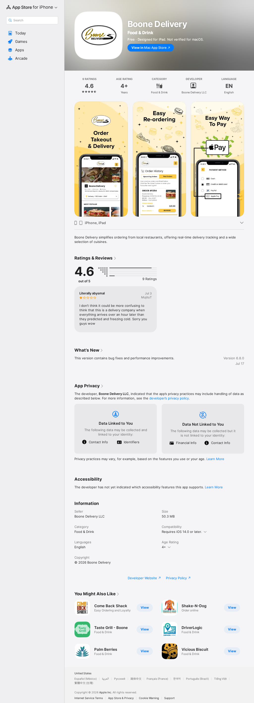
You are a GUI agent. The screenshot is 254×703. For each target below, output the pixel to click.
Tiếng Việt (220, 678)
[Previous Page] (69, 86)
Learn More (215, 459)
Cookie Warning (149, 698)
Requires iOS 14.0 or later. (182, 532)
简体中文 (135, 678)
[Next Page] (249, 86)
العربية (105, 678)
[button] (32, 33)
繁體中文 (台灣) (83, 683)
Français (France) (157, 678)
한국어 (177, 678)
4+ (164, 547)
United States (83, 673)
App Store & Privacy (121, 698)
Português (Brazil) (197, 678)
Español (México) (85, 678)
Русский (119, 678)
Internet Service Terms (88, 698)
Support (169, 698)
